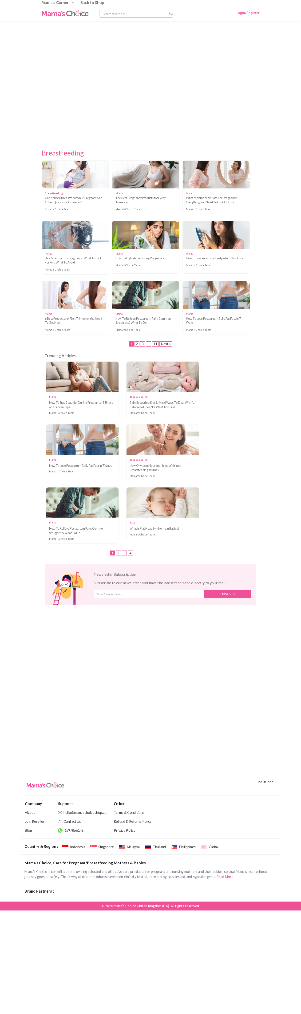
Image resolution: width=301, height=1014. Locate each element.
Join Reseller (34, 821)
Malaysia (133, 847)
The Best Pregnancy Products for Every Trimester (140, 200)
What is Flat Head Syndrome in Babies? (154, 528)
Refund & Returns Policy (132, 821)
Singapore (106, 847)
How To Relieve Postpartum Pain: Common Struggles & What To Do (143, 321)
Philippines (187, 847)
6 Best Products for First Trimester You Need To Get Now (73, 321)
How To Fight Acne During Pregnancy (139, 258)
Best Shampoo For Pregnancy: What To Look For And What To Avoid (73, 260)
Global (213, 847)
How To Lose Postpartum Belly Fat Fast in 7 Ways (213, 321)
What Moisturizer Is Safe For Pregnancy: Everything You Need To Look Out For (212, 200)
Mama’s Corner (55, 2)
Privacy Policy (124, 830)
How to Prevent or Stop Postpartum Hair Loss (214, 258)
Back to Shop (92, 2)
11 (155, 344)
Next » (166, 344)
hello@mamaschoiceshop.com (81, 812)
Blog (28, 830)
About (30, 812)
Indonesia (77, 847)
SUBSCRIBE (228, 594)
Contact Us (72, 821)
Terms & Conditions (129, 812)
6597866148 (73, 830)
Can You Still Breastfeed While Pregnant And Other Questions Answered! (73, 200)
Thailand (159, 847)
